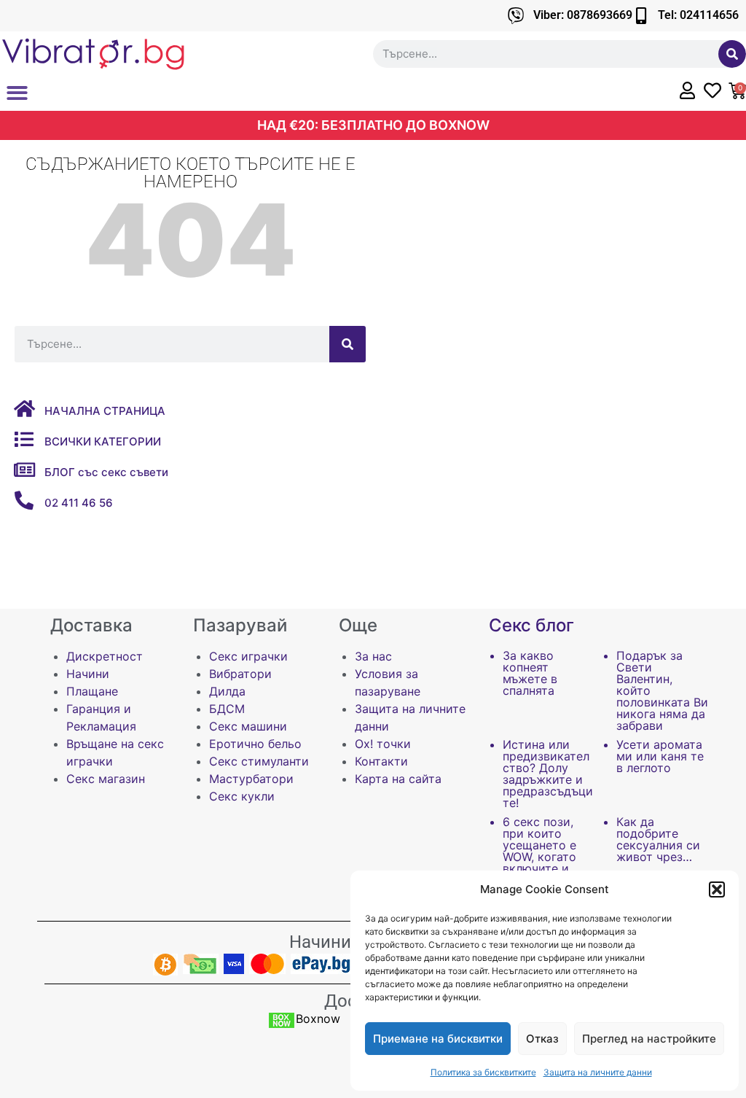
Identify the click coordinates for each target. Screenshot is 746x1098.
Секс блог (531, 625)
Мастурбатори (251, 778)
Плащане (92, 691)
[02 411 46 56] (24, 500)
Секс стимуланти (259, 761)
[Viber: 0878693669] (516, 15)
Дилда (227, 691)
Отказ (542, 1039)
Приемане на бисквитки (438, 1039)
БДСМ (227, 708)
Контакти (381, 761)
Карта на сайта (398, 778)
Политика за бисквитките (483, 1072)
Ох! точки (383, 743)
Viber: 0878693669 (582, 15)
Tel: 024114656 (698, 15)
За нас (373, 656)
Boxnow (318, 1018)
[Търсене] (732, 54)
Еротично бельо (255, 743)
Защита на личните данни (597, 1072)
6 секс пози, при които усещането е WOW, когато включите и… (540, 845)
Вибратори (240, 673)
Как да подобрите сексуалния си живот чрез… (658, 839)
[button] (717, 889)
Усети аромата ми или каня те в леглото (660, 756)
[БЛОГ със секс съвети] (24, 469)
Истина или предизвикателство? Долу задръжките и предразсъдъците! (548, 774)
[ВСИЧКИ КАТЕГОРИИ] (24, 438)
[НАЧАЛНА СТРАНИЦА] (24, 408)
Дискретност (104, 656)
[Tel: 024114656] (640, 15)
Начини (87, 673)
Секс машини (248, 726)
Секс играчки (248, 656)
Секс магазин (105, 778)
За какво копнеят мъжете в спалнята (530, 673)
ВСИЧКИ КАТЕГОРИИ (102, 441)
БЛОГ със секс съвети (106, 472)
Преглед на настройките (649, 1039)
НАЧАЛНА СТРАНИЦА (104, 411)
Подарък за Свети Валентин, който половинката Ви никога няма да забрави (662, 690)
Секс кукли (242, 796)
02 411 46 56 (78, 503)
